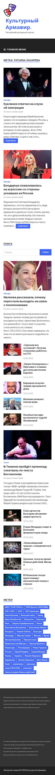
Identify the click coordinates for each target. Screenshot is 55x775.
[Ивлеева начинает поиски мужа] (12, 409)
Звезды (7, 100)
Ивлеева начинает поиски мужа (33, 400)
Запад (40, 615)
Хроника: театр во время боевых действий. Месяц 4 (37, 562)
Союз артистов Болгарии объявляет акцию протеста (35, 513)
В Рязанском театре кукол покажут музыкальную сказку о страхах (36, 579)
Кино (7, 623)
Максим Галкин (24, 635)
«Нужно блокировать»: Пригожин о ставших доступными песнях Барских (36, 368)
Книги (39, 623)
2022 (20, 611)
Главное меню (16, 49)
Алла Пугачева (11, 615)
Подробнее (11, 141)
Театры (8, 656)
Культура (37, 631)
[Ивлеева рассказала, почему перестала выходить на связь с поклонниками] (27, 291)
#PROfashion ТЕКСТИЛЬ (37, 607)
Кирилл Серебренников (23, 623)
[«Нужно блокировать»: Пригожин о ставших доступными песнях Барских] (12, 373)
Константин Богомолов (15, 627)
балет (7, 664)
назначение (18, 664)
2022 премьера (32, 611)
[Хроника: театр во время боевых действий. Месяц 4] (12, 568)
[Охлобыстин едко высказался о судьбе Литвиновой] (12, 424)
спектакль (27, 668)
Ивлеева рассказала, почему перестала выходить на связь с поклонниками (25, 301)
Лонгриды (9, 635)
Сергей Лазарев (21, 652)
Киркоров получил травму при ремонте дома (34, 386)
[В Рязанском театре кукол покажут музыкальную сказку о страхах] (12, 585)
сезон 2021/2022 (12, 668)
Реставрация (24, 648)
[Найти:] (27, 252)
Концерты (9, 631)
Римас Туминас (40, 648)
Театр (6, 463)
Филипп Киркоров (33, 656)
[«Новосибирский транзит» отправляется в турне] (12, 552)
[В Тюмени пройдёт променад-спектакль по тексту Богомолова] (27, 460)
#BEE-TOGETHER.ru (14, 607)
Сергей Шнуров (38, 652)
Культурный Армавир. (22, 24)
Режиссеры (10, 648)
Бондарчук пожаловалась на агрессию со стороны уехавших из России (23, 189)
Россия (8, 652)
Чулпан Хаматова (26, 660)
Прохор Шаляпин (37, 643)
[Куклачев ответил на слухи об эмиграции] (27, 83)
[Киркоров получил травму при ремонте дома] (12, 392)
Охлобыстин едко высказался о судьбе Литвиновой (35, 417)
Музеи (46, 635)
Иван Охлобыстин (13, 619)
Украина (18, 656)
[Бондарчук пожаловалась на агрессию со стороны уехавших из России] (27, 165)
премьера (30, 664)
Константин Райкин (37, 627)
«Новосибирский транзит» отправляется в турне (37, 545)
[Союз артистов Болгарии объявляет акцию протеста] (12, 520)
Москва (37, 635)
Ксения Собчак (23, 631)
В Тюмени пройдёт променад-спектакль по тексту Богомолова (25, 470)
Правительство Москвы (16, 643)
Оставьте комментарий (13, 112)
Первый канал (30, 640)
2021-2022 (10, 611)
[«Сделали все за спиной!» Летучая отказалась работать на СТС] (12, 354)
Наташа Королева (13, 640)
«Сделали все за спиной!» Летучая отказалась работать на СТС (35, 349)
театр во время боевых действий (20, 672)
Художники (10, 660)
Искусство (29, 619)
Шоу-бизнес (42, 660)
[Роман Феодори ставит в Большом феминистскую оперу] (12, 536)
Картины (40, 619)
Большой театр (28, 615)
